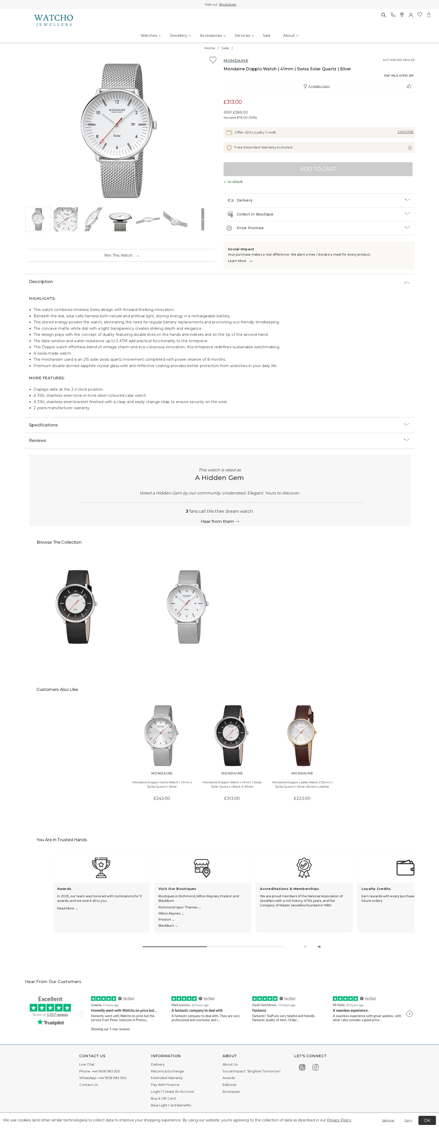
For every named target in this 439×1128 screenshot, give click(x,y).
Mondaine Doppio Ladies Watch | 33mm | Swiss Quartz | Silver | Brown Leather (302, 784)
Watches (149, 35)
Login (155, 1091)
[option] (119, 131)
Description (41, 281)
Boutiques (226, 4)
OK (427, 1120)
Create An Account (178, 1091)
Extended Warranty (167, 1078)
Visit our (219, 4)
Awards (229, 1078)
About (289, 35)
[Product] (77, 606)
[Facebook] (315, 1066)
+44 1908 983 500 (106, 1071)
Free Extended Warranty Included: (263, 147)
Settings (388, 1120)
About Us (230, 1064)
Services (242, 35)
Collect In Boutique (255, 214)
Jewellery (178, 35)
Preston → (167, 919)
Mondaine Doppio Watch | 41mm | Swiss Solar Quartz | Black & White (232, 784)
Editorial (229, 1085)
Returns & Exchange (167, 1071)
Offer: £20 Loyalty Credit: (255, 132)
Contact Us (88, 1085)
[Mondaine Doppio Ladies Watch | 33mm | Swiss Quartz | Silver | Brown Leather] (302, 736)
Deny (408, 1120)
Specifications (43, 425)
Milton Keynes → (171, 913)
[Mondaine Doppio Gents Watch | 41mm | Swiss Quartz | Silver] (162, 736)
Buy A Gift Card (163, 1098)
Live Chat (87, 1064)
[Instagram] (302, 1066)
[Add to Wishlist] (213, 61)
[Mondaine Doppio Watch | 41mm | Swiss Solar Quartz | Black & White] (232, 736)
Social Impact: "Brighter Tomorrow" (252, 1071)
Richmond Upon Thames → (180, 907)
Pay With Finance (165, 1085)
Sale (267, 35)
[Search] (383, 15)
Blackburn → (168, 925)
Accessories (211, 35)
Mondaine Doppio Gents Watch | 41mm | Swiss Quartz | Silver (162, 784)
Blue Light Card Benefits (171, 1105)
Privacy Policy (339, 1120)
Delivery (245, 200)
